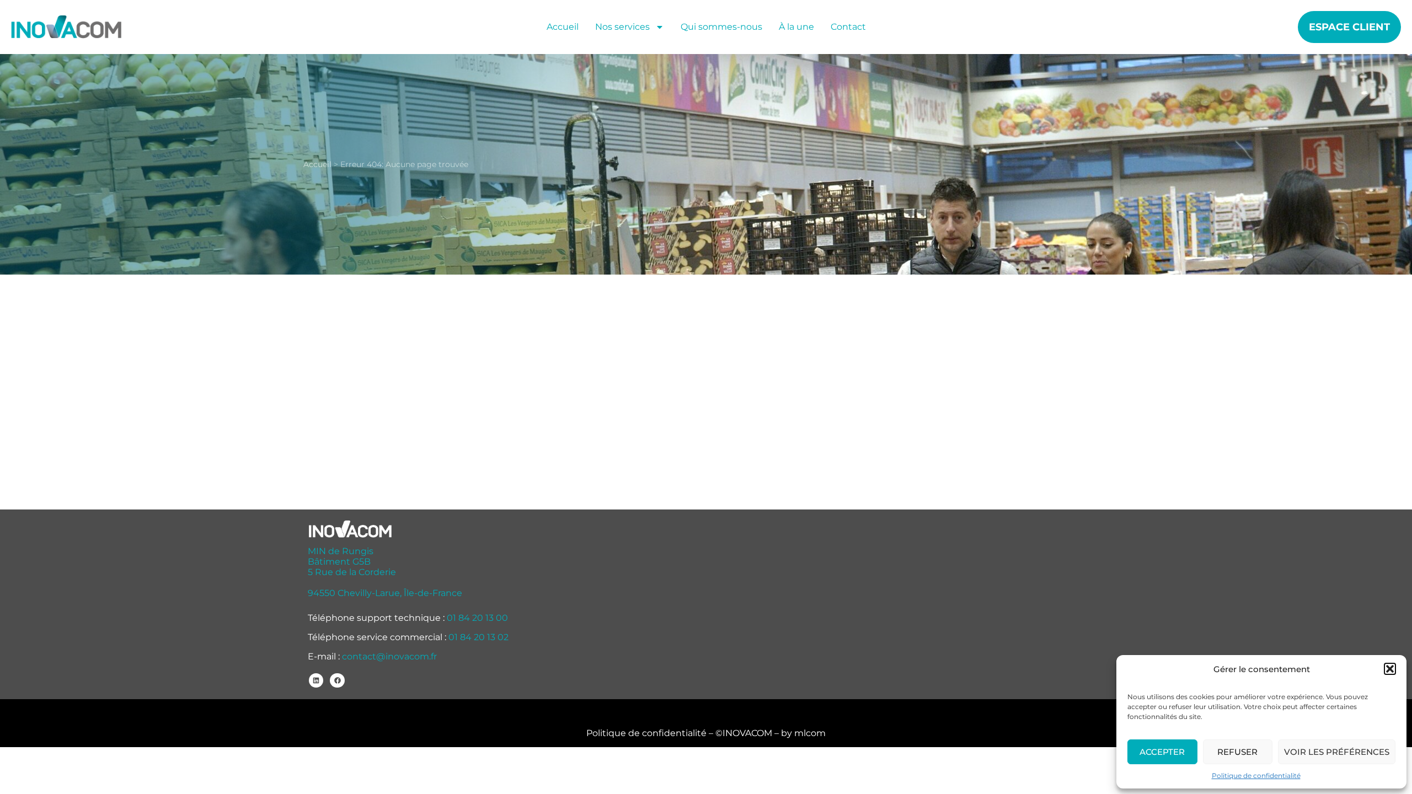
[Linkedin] (316, 680)
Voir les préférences (1336, 752)
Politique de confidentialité (1256, 775)
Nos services (622, 27)
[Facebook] (337, 680)
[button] (1389, 668)
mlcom (810, 733)
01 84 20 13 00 (477, 618)
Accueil (563, 27)
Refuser (1237, 752)
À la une (796, 27)
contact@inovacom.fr (389, 656)
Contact (848, 27)
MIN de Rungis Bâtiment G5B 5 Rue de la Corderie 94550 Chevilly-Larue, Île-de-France (385, 572)
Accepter (1162, 752)
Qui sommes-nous (721, 27)
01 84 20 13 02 (478, 637)
